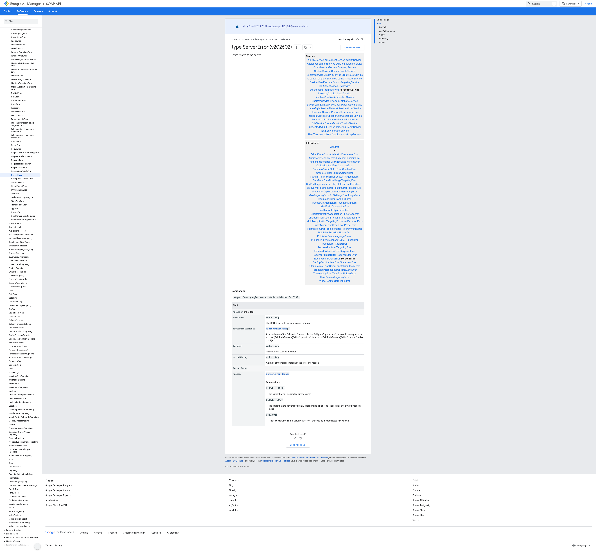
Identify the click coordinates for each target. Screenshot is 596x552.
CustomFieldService (321, 82)
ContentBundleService (343, 71)
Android (416, 485)
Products (245, 39)
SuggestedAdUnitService (321, 127)
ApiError (334, 146)
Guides (7, 11)
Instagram (234, 495)
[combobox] (541, 4)
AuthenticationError (320, 161)
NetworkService (338, 108)
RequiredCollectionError (327, 251)
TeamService (328, 130)
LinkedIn (233, 500)
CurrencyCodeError (343, 172)
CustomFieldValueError (322, 176)
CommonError (345, 165)
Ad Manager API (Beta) (280, 26)
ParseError (350, 225)
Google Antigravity (422, 505)
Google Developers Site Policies (275, 461)
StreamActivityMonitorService (341, 123)
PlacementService (320, 112)
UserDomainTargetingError (334, 277)
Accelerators (51, 500)
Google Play (418, 515)
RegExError (341, 243)
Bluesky (233, 490)
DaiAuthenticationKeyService (334, 86)
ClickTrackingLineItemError (345, 161)
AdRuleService (316, 60)
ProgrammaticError (352, 228)
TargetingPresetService (348, 127)
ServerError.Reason (277, 373)
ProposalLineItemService (345, 112)
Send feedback (352, 47)
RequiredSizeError (347, 254)
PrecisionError (333, 228)
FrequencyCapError (322, 191)
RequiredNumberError (324, 254)
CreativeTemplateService (321, 78)
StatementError (348, 262)
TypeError (337, 273)
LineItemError (351, 213)
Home (234, 39)
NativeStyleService (318, 108)
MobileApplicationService (348, 104)
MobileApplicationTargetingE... (323, 221)
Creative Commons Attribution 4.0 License (309, 458)
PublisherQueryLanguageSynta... (328, 240)
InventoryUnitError (347, 202)
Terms (48, 545)
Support (52, 11)
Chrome (416, 490)
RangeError (328, 243)
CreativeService (332, 74)
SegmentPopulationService (343, 119)
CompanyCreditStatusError (327, 169)
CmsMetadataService (325, 67)
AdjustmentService (335, 60)
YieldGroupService (351, 134)
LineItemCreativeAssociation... (327, 213)
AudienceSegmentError (347, 158)
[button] (20, 242)
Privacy (58, 545)
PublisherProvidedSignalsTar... (334, 232)
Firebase (417, 495)
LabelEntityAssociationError (335, 206)
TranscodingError (322, 273)
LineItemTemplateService (344, 100)
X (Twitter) (234, 505)
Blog (231, 485)
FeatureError (340, 187)
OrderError (337, 225)
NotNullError (346, 221)
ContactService (322, 71)
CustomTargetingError (347, 176)
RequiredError (347, 251)
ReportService (319, 119)
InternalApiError (326, 199)
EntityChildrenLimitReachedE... (347, 184)
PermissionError (316, 228)
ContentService (315, 74)
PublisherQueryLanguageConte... (334, 236)
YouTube (233, 510)
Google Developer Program (58, 485)
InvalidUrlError (343, 199)
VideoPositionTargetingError (334, 280)
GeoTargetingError (319, 195)
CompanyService (347, 67)
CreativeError (349, 169)
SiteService (318, 123)
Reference (22, 11)
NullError (358, 221)
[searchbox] (21, 21)
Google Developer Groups (57, 490)
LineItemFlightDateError (322, 217)
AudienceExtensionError (322, 158)
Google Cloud (419, 510)
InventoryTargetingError (324, 202)
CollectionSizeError (326, 165)
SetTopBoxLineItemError (326, 262)
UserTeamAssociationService (324, 134)
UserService (342, 130)
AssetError (353, 154)
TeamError (354, 266)
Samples (38, 11)
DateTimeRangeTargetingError (340, 180)
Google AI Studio (421, 500)
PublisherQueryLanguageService (344, 115)
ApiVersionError (337, 154)
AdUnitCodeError (320, 154)
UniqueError (349, 273)
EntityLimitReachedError (320, 187)
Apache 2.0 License (234, 461)
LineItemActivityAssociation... (335, 210)
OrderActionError (323, 225)
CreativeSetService (352, 74)
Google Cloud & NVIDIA (56, 505)
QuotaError (352, 240)
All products (173, 533)
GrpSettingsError (339, 195)
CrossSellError (324, 172)
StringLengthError (338, 266)
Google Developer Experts (58, 495)
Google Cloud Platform (134, 533)
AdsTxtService (353, 60)
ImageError (354, 195)
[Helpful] (357, 39)
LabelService (344, 93)
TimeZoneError (349, 269)
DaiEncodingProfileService (324, 89)
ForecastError (355, 187)
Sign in (588, 3)
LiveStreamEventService (320, 104)
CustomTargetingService (346, 82)
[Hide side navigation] (37, 546)
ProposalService (316, 115)
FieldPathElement (276, 328)
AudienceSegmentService (321, 63)
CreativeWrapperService (348, 78)
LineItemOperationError (348, 217)
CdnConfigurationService (349, 63)
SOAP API (53, 4)
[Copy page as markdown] (305, 47)
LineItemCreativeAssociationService (334, 97)
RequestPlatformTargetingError (335, 247)
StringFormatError (319, 266)
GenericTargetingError (345, 191)
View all (416, 520)
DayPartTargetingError (318, 184)
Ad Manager (31, 4)
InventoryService (327, 93)
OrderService (354, 108)
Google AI (156, 533)
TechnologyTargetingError (326, 269)
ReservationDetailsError (327, 258)
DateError (318, 180)
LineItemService (320, 100)
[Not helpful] (362, 39)
